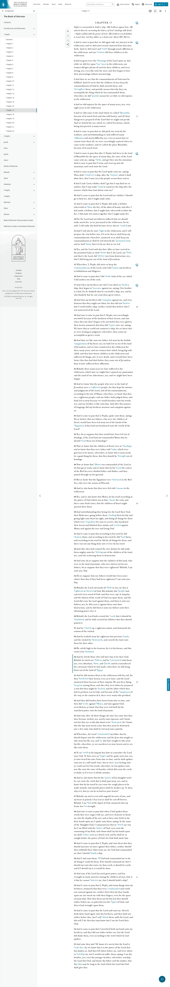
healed (101, 688)
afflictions (79, 138)
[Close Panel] (34, 11)
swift (86, 752)
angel (102, 756)
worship (81, 954)
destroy (78, 537)
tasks (114, 449)
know (88, 244)
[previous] (40, 496)
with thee (79, 947)
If (99, 858)
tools (100, 186)
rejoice (112, 325)
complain (107, 300)
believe (126, 303)
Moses (98, 464)
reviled (117, 525)
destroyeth (97, 639)
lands (126, 636)
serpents (78, 685)
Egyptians (79, 425)
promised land (123, 240)
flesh (109, 587)
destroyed (116, 722)
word (118, 467)
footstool (89, 651)
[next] (166, 496)
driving (99, 552)
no (85, 806)
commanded (104, 734)
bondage (127, 446)
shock (105, 917)
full (89, 803)
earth (112, 616)
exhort (116, 267)
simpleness (125, 692)
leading (112, 515)
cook (123, 225)
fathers (98, 660)
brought (122, 456)
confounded (114, 888)
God (129, 252)
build (124, 284)
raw (98, 64)
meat (103, 64)
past (117, 762)
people (122, 591)
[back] (3, 11)
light (102, 230)
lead (84, 440)
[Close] (68, 31)
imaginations (81, 343)
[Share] (68, 44)
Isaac (96, 663)
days (80, 964)
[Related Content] (160, 11)
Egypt (100, 670)
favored (90, 591)
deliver (101, 256)
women (101, 52)
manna (120, 488)
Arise (98, 159)
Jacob (107, 663)
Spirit (114, 902)
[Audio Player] (162, 979)
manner (114, 175)
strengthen (80, 89)
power (108, 777)
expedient (91, 521)
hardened (83, 678)
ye (101, 740)
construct (89, 175)
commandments (82, 267)
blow (90, 207)
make (108, 276)
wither (86, 834)
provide (95, 95)
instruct (94, 880)
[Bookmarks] (155, 11)
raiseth (88, 628)
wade (104, 49)
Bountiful (124, 112)
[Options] (165, 11)
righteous (96, 387)
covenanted (116, 660)
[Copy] (68, 41)
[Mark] (68, 36)
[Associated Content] (136, 22)
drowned (117, 479)
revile (85, 703)
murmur (97, 288)
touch (120, 824)
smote (112, 500)
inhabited (79, 619)
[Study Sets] (150, 11)
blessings (102, 60)
